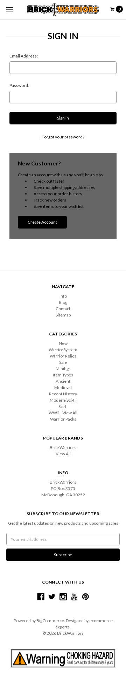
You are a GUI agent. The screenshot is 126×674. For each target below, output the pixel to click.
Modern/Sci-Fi (63, 400)
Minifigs (63, 368)
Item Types (63, 374)
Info (63, 296)
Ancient (63, 381)
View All (63, 453)
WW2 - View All (63, 412)
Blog (63, 302)
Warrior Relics (63, 356)
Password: (19, 85)
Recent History (63, 393)
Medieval (63, 387)
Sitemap (63, 315)
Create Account (42, 222)
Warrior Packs (63, 419)
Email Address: (23, 56)
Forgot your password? (63, 136)
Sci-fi (63, 406)
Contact (63, 308)
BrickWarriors (63, 447)
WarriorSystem (63, 349)
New (63, 343)
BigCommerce (50, 620)
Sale (63, 362)
